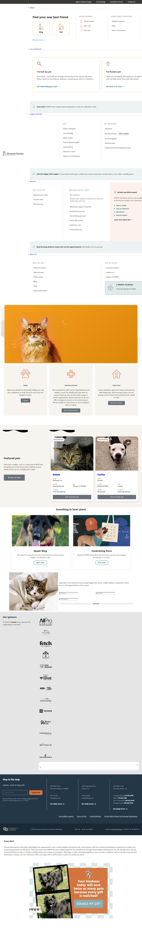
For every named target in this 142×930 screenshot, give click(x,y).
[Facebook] (5, 817)
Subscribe (36, 792)
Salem (56, 474)
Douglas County (123, 803)
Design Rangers (117, 829)
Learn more (40, 563)
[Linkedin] (19, 817)
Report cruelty (121, 206)
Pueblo (120, 798)
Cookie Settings (95, 816)
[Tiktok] (32, 817)
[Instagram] (12, 817)
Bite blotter (120, 212)
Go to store (102, 563)
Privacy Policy (27, 799)
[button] (76, 8)
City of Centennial (123, 801)
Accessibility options (66, 816)
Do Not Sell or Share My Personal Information (121, 816)
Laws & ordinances (122, 209)
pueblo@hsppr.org (87, 798)
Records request (121, 215)
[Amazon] (26, 817)
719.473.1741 (54, 796)
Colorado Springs (123, 796)
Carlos (101, 474)
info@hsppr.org (55, 798)
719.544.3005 (86, 796)
